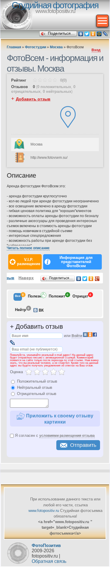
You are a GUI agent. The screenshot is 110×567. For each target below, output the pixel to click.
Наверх (26, 277)
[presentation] (17, 297)
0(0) (63, 80)
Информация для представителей (76, 262)
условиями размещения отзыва (67, 436)
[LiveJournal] (105, 34)
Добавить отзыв (33, 99)
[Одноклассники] (93, 34)
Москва (56, 47)
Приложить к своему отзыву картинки (59, 418)
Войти (77, 336)
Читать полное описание (28, 248)
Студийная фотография (55, 5)
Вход (96, 50)
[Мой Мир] (99, 34)
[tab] (17, 297)
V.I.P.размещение (28, 262)
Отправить (83, 445)
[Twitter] (87, 34)
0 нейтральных (57, 91)
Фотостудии (35, 47)
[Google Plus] (97, 278)
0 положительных (54, 87)
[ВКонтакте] (81, 34)
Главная (14, 47)
